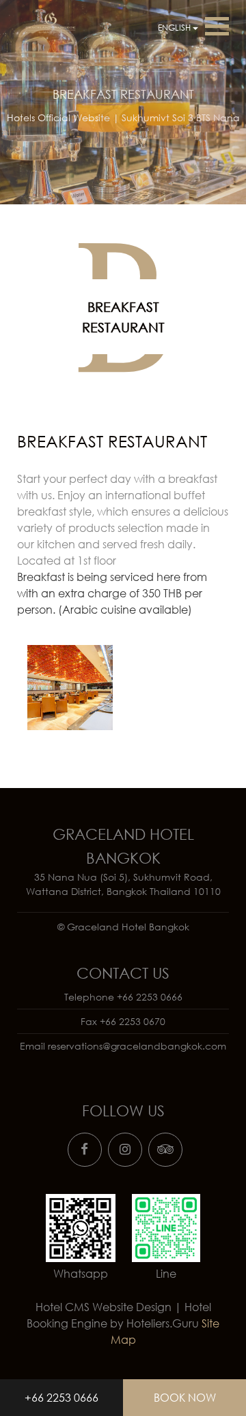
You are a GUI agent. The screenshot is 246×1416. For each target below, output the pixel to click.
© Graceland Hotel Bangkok (123, 926)
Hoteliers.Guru (162, 1323)
